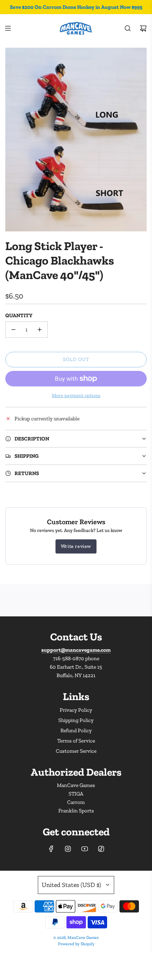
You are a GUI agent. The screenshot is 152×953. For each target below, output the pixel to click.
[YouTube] (84, 849)
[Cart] (143, 28)
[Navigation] (8, 28)
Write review (76, 546)
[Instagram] (68, 849)
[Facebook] (51, 849)
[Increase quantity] (39, 329)
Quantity (19, 315)
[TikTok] (101, 849)
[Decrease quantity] (13, 329)
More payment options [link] (76, 395)
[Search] (127, 28)
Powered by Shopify (76, 943)
